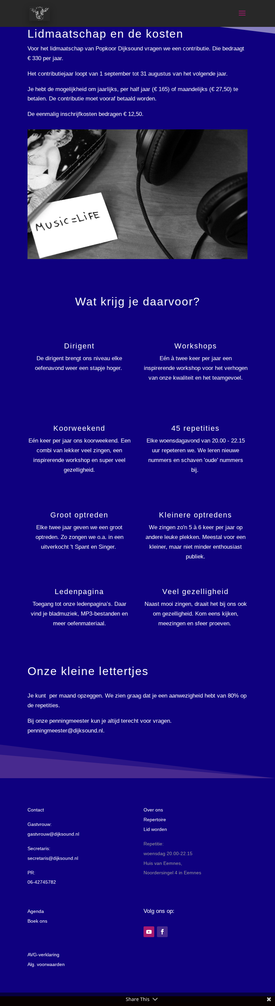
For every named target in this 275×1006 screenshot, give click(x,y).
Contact (36, 809)
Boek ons (37, 921)
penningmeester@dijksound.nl (65, 730)
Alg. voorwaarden (46, 964)
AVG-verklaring (43, 954)
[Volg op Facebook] (162, 931)
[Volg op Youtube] (149, 931)
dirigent (54, 358)
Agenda (36, 911)
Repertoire (155, 819)
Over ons (153, 809)
